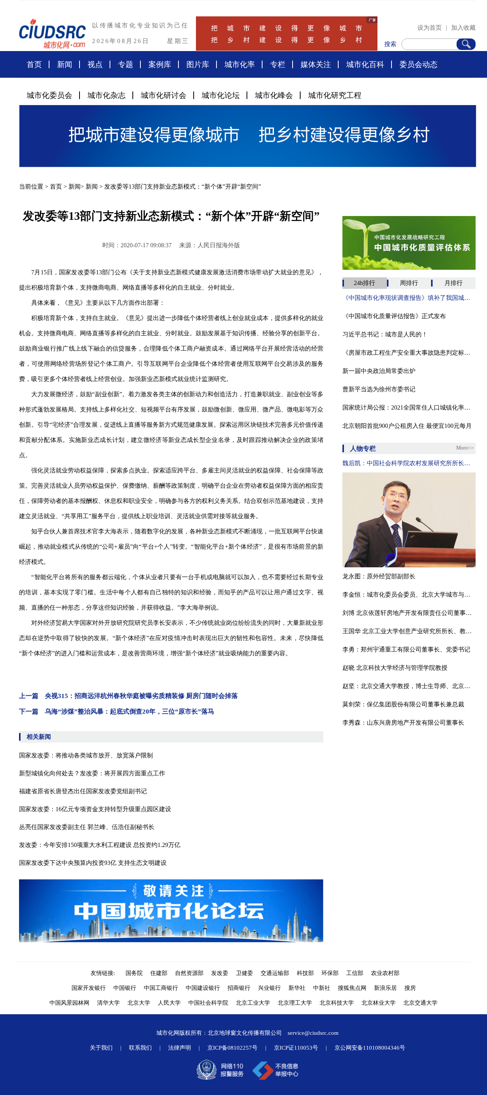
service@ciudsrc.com (313, 1033)
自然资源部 (189, 973)
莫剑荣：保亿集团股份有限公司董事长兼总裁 (403, 704)
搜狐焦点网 (352, 988)
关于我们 (101, 1048)
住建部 (158, 973)
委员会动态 (418, 64)
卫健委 (244, 973)
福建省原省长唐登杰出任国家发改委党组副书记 (83, 791)
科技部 (305, 973)
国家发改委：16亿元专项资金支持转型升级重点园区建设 (95, 809)
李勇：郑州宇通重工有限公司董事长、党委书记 (406, 649)
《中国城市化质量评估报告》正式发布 (394, 316)
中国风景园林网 (69, 1003)
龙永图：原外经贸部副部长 (378, 576)
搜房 (410, 988)
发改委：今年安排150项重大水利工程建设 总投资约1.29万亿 (99, 845)
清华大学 (108, 1003)
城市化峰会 (274, 95)
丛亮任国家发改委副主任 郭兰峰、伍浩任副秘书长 (86, 827)
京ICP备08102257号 (232, 1048)
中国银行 (124, 988)
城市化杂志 (107, 95)
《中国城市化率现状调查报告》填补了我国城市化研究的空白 (409, 298)
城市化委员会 (49, 95)
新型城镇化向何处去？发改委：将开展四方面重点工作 (92, 773)
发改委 (219, 973)
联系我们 (140, 1048)
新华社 (297, 988)
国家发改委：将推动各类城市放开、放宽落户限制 (86, 755)
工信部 (354, 973)
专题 (125, 64)
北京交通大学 (420, 1003)
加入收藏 (463, 27)
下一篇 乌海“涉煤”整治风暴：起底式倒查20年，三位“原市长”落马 (116, 711)
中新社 (321, 988)
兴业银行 (269, 988)
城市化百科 (365, 64)
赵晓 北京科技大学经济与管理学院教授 (394, 667)
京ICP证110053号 (296, 1048)
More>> (465, 448)
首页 (34, 64)
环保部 (330, 973)
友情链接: (104, 973)
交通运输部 (275, 973)
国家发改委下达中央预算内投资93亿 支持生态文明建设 (93, 863)
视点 (95, 64)
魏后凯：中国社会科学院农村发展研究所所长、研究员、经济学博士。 (409, 463)
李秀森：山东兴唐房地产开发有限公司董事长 (403, 722)
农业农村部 (385, 973)
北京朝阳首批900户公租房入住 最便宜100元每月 (407, 426)
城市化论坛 (221, 95)
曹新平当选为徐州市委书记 (378, 389)
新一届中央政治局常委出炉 (378, 371)
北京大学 (138, 1003)
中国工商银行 (161, 988)
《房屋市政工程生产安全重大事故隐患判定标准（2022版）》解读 (409, 352)
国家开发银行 (89, 988)
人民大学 (169, 1003)
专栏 (277, 64)
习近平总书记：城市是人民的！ (385, 334)
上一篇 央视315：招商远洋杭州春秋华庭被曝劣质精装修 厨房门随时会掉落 (128, 696)
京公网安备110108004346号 (369, 1048)
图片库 (197, 64)
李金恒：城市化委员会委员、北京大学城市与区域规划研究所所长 (409, 594)
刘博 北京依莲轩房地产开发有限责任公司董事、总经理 (409, 613)
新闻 (64, 64)
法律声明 (179, 1048)
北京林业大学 (378, 1003)
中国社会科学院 (208, 1003)
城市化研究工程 (334, 95)
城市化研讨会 (163, 95)
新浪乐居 (385, 988)
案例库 (159, 64)
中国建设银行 (203, 988)
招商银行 (239, 988)
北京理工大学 (295, 1003)
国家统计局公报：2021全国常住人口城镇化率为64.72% (409, 407)
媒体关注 (316, 64)
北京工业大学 (253, 1003)
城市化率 (239, 64)
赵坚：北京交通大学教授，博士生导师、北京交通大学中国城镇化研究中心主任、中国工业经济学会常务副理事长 (409, 686)
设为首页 (429, 27)
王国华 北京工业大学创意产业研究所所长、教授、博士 (409, 631)
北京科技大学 (337, 1003)
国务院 (134, 973)
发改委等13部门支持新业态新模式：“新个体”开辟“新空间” (182, 186)
